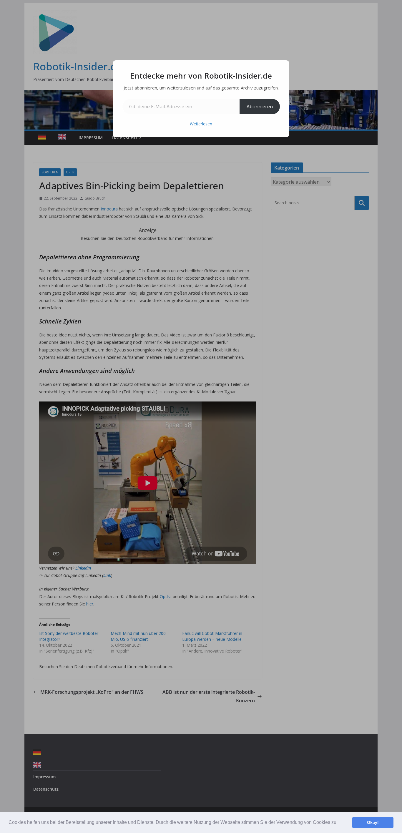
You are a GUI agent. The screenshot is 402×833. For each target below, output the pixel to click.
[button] (339, 823)
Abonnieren (260, 106)
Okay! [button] (373, 822)
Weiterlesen (201, 124)
